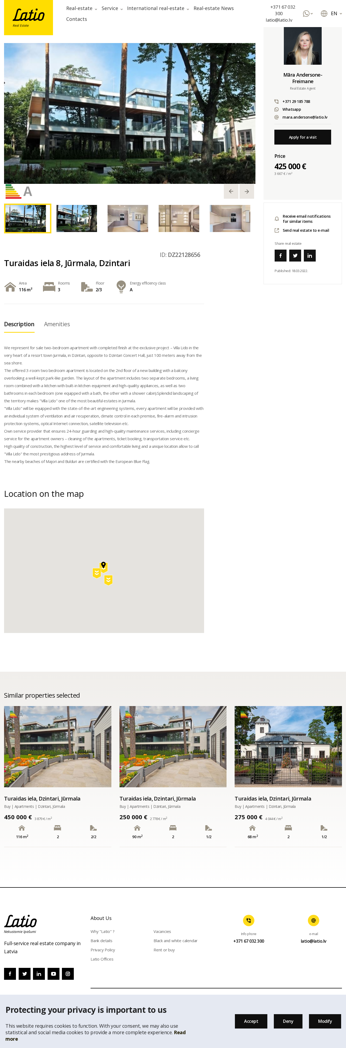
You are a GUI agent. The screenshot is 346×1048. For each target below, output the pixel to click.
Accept (251, 1021)
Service (110, 8)
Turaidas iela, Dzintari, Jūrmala (42, 798)
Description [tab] (19, 324)
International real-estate (155, 8)
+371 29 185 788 (296, 101)
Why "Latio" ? (102, 931)
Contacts (76, 19)
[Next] (246, 191)
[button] (109, 581)
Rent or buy (164, 949)
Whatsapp (291, 109)
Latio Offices (102, 959)
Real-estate (79, 8)
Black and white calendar (176, 940)
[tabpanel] (129, 113)
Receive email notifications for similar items (307, 219)
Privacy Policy (103, 949)
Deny (288, 1021)
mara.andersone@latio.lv (304, 117)
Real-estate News (214, 8)
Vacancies (162, 931)
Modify (325, 1021)
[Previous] (231, 191)
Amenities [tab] (57, 324)
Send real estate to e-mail (306, 230)
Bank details (101, 940)
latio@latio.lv (279, 20)
